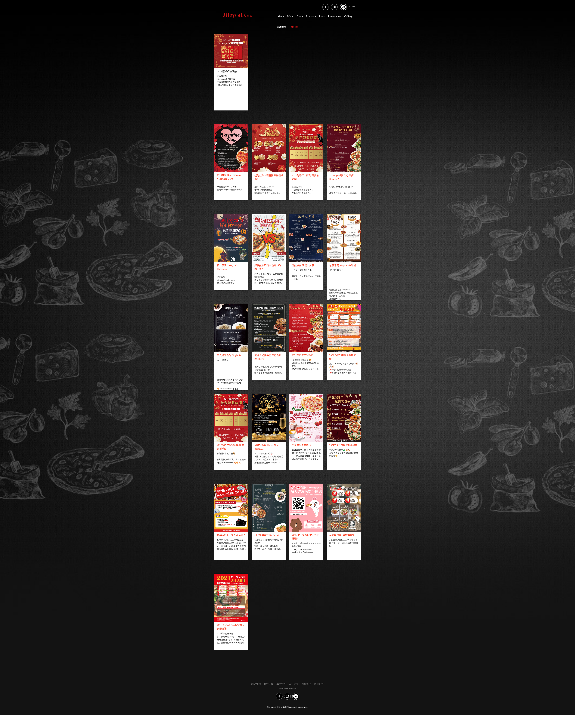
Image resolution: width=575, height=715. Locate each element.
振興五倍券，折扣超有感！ (231, 535)
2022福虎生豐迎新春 (302, 355)
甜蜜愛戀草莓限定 (301, 445)
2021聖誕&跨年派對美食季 (343, 445)
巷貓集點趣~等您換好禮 (342, 535)
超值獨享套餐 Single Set (266, 535)
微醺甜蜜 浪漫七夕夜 (303, 265)
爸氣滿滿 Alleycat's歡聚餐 (342, 265)
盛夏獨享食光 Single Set (229, 355)
